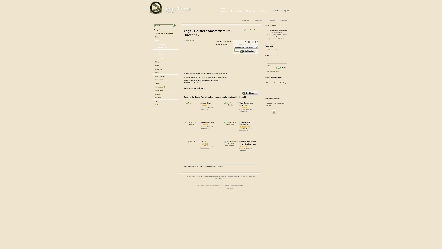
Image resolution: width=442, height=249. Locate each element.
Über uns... (250, 11)
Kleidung (158, 98)
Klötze (157, 62)
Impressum (218, 178)
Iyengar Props (236, 11)
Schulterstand (160, 87)
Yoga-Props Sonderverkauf (164, 33)
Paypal (268, 111)
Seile (157, 73)
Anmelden (284, 20)
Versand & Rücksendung (219, 176)
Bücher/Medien (160, 76)
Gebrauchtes (159, 105)
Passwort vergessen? (273, 71)
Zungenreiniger (206, 103)
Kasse (272, 20)
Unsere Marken (223, 10)
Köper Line (161, 51)
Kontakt (264, 11)
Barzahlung (274, 111)
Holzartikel (158, 69)
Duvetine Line (162, 48)
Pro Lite (203, 142)
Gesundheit (159, 80)
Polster (157, 40)
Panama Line (162, 44)
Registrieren (259, 20)
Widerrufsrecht (191, 176)
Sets (156, 101)
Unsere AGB (207, 176)
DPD (268, 90)
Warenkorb (245, 20)
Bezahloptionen (232, 176)
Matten (157, 37)
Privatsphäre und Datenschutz (246, 176)
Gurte (157, 65)
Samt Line (161, 55)
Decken (157, 94)
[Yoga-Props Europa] (251, 30)
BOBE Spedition (279, 90)
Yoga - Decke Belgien (208, 122)
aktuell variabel (227, 41)
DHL (274, 90)
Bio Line (160, 58)
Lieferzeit (199, 176)
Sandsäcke (159, 90)
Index (224, 178)
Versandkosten (254, 44)
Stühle (157, 83)
